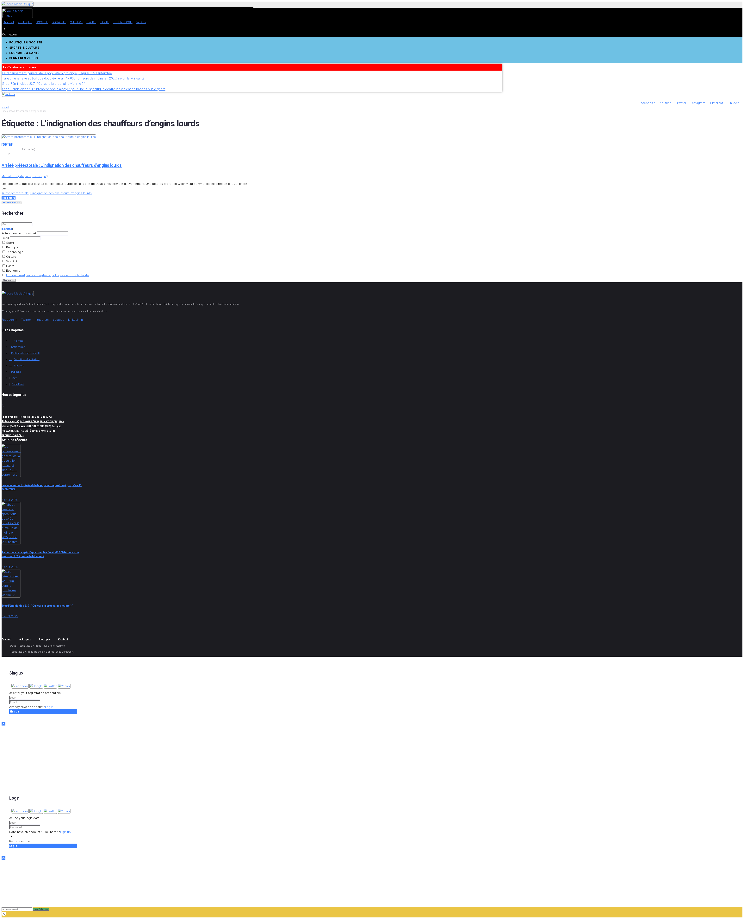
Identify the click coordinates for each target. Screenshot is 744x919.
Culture (10, 256)
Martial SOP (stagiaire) (17, 176)
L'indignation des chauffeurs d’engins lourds (61, 193)
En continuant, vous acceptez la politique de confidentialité (47, 275)
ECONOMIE (29, 421)
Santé (10, 266)
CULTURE (43, 416)
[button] (20, 686)
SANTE (13, 430)
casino (28, 416)
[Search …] (4, 29)
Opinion (24, 426)
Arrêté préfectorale (15, 193)
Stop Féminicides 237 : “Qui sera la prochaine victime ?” (37, 605)
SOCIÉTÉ (7, 144)
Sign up (65, 832)
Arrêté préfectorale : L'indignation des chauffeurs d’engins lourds (62, 165)
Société (11, 261)
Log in (49, 707)
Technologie (14, 252)
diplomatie (10, 421)
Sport (9, 242)
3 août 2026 (10, 500)
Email (5, 238)
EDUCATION (49, 421)
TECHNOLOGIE (12, 435)
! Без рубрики (12, 416)
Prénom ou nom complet (19, 233)
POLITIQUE (41, 426)
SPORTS (47, 430)
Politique (11, 247)
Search (7, 229)
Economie (12, 270)
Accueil (5, 107)
